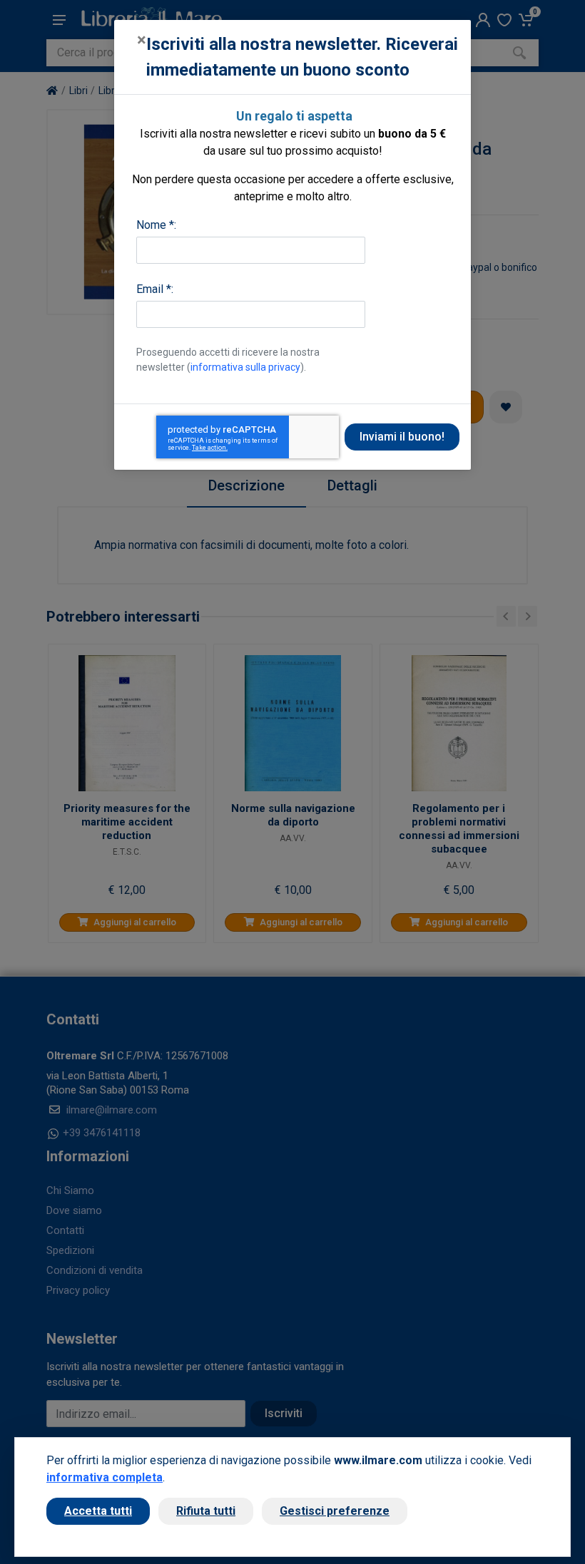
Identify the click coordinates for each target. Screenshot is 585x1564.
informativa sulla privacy (245, 367)
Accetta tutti (98, 1511)
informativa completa (104, 1477)
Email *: (154, 289)
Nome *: (156, 225)
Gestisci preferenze (335, 1511)
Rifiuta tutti (205, 1511)
